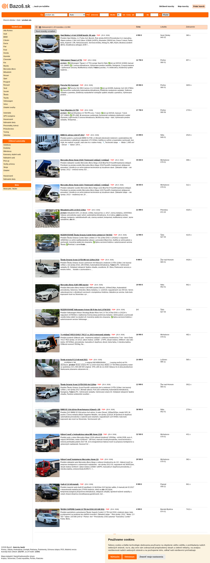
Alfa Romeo (8, 31)
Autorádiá (7, 113)
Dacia (5, 43)
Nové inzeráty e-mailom (45, 31)
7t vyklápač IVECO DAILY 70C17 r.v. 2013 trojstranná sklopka (85, 335)
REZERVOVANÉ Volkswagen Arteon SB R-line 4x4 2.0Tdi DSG (85, 310)
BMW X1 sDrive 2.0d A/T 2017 (72, 135)
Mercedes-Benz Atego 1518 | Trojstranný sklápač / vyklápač (84, 160)
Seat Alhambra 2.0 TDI (69, 110)
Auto (18, 20)
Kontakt (26, 550)
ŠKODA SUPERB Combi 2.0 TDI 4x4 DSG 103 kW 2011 (82, 509)
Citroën (6, 40)
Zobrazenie (190, 27)
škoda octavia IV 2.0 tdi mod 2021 (74, 360)
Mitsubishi (7, 72)
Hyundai (6, 56)
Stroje (5, 167)
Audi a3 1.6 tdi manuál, (69, 484)
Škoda (5, 95)
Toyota (6, 98)
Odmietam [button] (129, 557)
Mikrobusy (7, 151)
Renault (6, 85)
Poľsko (32, 558)
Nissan (6, 75)
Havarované (8, 119)
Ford (5, 50)
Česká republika (22, 558)
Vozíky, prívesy (9, 164)
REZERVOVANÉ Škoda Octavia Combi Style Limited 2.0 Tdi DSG (86, 235)
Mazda (6, 66)
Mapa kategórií (7, 556)
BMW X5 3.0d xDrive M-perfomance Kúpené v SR (80, 410)
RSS (62, 550)
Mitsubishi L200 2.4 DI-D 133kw (73, 210)
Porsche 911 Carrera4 (69, 85)
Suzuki (6, 91)
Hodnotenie (18, 550)
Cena (138, 27)
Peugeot (6, 82)
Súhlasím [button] (114, 557)
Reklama (33, 550)
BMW (5, 37)
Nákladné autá (9, 158)
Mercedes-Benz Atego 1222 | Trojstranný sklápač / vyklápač (84, 185)
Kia (4, 63)
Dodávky (6, 148)
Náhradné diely (9, 122)
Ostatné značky (9, 107)
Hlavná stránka (9, 20)
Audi (5, 34)
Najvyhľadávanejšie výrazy (24, 556)
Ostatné (6, 170)
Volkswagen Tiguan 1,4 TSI (71, 60)
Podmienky (42, 550)
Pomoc (4, 550)
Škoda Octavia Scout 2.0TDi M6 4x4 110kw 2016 (79, 260)
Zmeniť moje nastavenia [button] (151, 557)
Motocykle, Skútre (10, 189)
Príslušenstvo (8, 129)
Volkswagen (8, 101)
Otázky (10, 550)
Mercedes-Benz (9, 69)
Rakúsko (39, 558)
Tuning (6, 132)
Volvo (5, 104)
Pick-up (6, 161)
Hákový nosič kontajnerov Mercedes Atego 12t (79, 459)
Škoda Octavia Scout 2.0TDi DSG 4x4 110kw (78, 385)
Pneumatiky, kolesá (10, 126)
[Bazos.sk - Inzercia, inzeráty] (16, 8)
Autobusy (7, 145)
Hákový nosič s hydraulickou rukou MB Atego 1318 (81, 434)
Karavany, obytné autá (12, 154)
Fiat (4, 47)
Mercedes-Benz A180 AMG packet (74, 285)
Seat (5, 88)
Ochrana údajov (53, 550)
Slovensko (11, 558)
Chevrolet (7, 59)
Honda (6, 53)
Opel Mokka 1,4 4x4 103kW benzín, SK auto (77, 35)
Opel (5, 79)
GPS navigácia (9, 116)
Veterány (6, 135)
